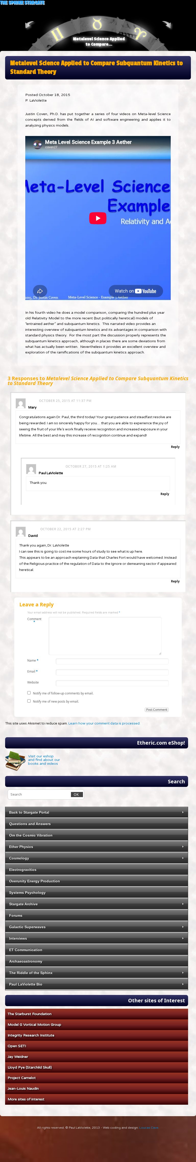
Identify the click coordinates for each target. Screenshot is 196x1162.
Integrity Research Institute (31, 1035)
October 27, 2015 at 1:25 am (91, 466)
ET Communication (25, 950)
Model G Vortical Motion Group (34, 1024)
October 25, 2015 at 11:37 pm (65, 401)
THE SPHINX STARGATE (22, 2)
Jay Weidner (18, 1057)
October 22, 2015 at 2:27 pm (65, 529)
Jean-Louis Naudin (23, 1088)
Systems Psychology (27, 893)
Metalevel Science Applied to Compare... (99, 41)
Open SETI (17, 1046)
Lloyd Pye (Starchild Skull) (30, 1067)
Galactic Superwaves (27, 927)
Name (33, 660)
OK (75, 794)
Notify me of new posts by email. (56, 701)
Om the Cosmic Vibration (31, 835)
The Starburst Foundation (30, 1014)
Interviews (18, 938)
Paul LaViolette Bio (25, 984)
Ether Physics (21, 847)
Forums (15, 915)
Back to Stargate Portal (29, 812)
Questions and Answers (30, 824)
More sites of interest (26, 1099)
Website (33, 682)
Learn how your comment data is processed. (104, 723)
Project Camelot (22, 1078)
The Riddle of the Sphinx (31, 973)
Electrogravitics (22, 870)
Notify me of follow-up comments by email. (63, 693)
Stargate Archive (23, 904)
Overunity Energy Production (34, 881)
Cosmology (19, 858)
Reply (175, 447)
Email (32, 671)
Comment (34, 620)
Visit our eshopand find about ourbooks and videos (44, 760)
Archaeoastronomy (25, 961)
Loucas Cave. (149, 1127)
